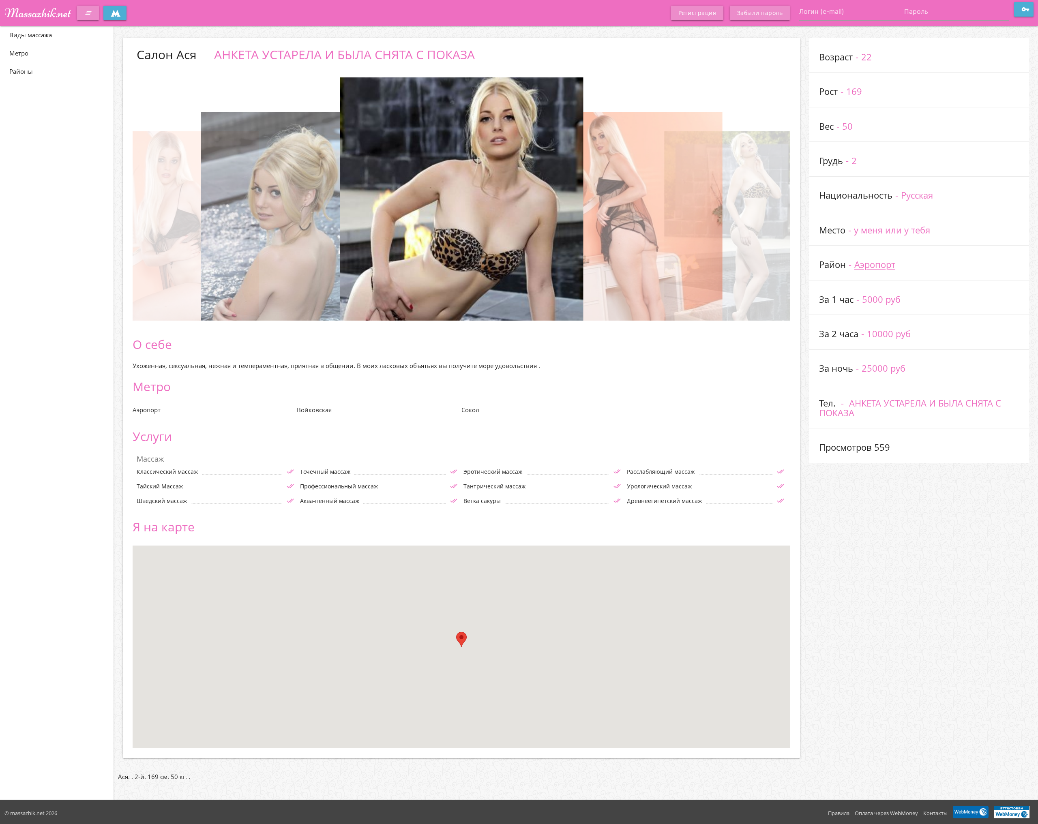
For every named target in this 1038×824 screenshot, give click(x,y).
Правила (838, 813)
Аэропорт (874, 264)
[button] (461, 639)
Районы (21, 71)
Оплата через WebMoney (886, 813)
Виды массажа (30, 35)
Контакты (935, 813)
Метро (18, 53)
